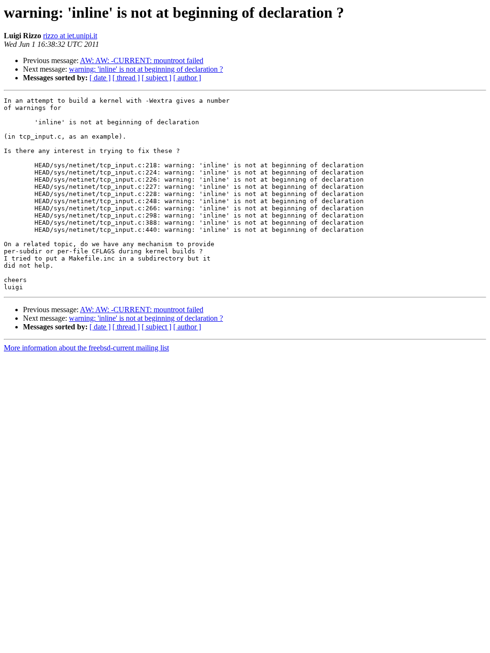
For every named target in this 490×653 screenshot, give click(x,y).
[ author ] (187, 78)
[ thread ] (126, 78)
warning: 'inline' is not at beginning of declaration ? (146, 69)
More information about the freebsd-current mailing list (86, 348)
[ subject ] (156, 78)
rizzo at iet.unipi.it (70, 36)
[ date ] (100, 78)
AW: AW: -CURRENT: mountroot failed (141, 60)
